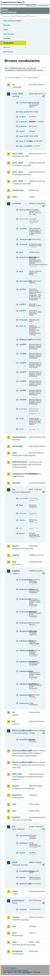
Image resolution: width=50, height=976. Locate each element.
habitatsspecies (24, 695)
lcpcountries (24, 835)
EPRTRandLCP (19, 462)
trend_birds (23, 136)
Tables (5, 30)
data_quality (24, 112)
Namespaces (8, 52)
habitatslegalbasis (24, 650)
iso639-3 (22, 304)
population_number (24, 122)
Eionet (13, 16)
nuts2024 (22, 400)
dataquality (17, 446)
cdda (14, 197)
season (22, 131)
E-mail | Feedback (10, 968)
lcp (13, 826)
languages (23, 320)
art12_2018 (17, 154)
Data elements (8, 34)
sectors (22, 853)
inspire (15, 786)
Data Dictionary (22, 16)
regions (22, 877)
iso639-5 (22, 311)
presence (22, 126)
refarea (22, 520)
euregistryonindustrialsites (20, 474)
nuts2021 (22, 390)
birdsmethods (24, 599)
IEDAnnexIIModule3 (20, 750)
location (22, 117)
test (14, 926)
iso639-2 (22, 289)
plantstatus (23, 843)
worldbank (17, 951)
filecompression (24, 281)
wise (14, 942)
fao (13, 489)
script (21, 418)
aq (13, 84)
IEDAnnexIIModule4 (20, 762)
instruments (24, 703)
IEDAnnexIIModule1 (20, 730)
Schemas (6, 38)
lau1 (14, 804)
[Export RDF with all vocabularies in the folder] (43, 96)
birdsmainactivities (24, 589)
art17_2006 (17, 163)
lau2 (14, 811)
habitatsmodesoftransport (24, 684)
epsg (21, 271)
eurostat (16, 483)
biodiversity (18, 190)
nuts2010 (22, 363)
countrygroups (24, 239)
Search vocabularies (14, 77)
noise (15, 891)
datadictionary (19, 437)
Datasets (6, 25)
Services (6, 47)
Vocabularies (8, 43)
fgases (15, 546)
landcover (17, 795)
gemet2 (15, 555)
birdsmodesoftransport (24, 612)
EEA (13, 2)
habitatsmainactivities (24, 662)
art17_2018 (17, 181)
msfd (14, 862)
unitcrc (22, 533)
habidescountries (24, 641)
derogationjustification (24, 631)
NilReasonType (24, 340)
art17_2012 (17, 172)
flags (21, 505)
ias (13, 712)
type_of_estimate (24, 141)
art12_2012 (17, 94)
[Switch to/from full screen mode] (34, 6)
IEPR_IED (17, 774)
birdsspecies (24, 623)
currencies (23, 244)
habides (16, 571)
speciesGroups (24, 884)
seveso (15, 917)
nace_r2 (22, 326)
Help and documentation (12, 21)
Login (30, 5)
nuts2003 (22, 344)
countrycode (24, 103)
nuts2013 (22, 372)
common (16, 203)
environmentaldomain (24, 257)
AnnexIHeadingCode (24, 739)
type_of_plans (24, 146)
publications (18, 900)
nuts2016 (22, 381)
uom (14, 933)
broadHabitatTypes (24, 871)
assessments (24, 210)
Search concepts (32, 77)
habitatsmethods (24, 671)
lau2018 (16, 817)
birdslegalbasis (24, 580)
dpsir (21, 252)
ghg (14, 562)
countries (23, 229)
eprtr (14, 453)
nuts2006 (22, 354)
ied (13, 721)
